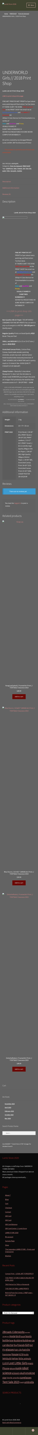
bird (18, 1336)
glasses (10, 1349)
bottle (5, 1340)
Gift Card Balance (11, 1224)
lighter (15, 1358)
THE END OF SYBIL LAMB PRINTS (17, 1288)
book (22, 1336)
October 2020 (9, 1115)
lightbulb (6, 1358)
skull (22, 1373)
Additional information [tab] (10, 188)
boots (28, 1336)
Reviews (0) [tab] (6, 194)
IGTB (21, 1354)
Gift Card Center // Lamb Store (16, 1228)
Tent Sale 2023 (10, 1382)
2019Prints (9, 168)
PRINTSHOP (13, 14)
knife (26, 1354)
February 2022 (9, 1111)
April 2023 (8, 1107)
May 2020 (8, 1118)
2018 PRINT (27, 1332)
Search (19, 1431)
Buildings (26, 1340)
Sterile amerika (13, 1378)
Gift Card (8, 1216)
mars (30, 1363)
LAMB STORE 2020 (11, 1233)
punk (4, 171)
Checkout (8, 1208)
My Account (6, 1431)
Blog (7, 1199)
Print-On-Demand (23, 14)
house (15, 1354)
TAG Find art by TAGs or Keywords (17, 1284)
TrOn (8, 171)
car (33, 1340)
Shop (7, 1245)
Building (18, 1340)
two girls (13, 171)
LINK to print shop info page (12, 96)
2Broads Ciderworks (13, 1332)
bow (11, 1340)
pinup (12, 1368)
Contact (8, 1212)
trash (22, 1382)
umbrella (29, 1382)
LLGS (5, 1363)
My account (9, 1237)
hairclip (26, 1349)
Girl (24, 168)
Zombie (19, 171)
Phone (5, 1368)
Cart (6, 1203)
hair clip (28, 168)
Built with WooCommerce (11, 1422)
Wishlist (8, 1256)
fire (15, 1345)
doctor (10, 1345)
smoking (30, 1373)
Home (6, 14)
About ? (8, 1195)
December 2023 (10, 1104)
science (6, 1373)
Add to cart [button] (19, 696)
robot (25, 1368)
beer (15, 168)
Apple (12, 1336)
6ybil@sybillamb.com (9, 112)
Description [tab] (6, 181)
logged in (17, 503)
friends (19, 168)
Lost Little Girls (18, 1363)
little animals (25, 1358)
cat (4, 1345)
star (4, 1377)
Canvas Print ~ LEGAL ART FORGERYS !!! (19, 1274)
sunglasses (25, 1377)
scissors (16, 1373)
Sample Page (10, 1241)
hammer (6, 1354)
